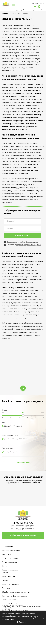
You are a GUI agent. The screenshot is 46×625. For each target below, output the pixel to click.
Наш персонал (7, 554)
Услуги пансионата (9, 562)
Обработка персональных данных (16, 592)
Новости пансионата (10, 570)
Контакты (5, 573)
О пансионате (7, 547)
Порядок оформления (11, 550)
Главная (5, 13)
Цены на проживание (10, 584)
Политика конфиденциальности (15, 596)
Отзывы (5, 580)
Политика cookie (8, 619)
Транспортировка (9, 600)
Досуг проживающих (10, 558)
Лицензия (6, 588)
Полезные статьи (8, 576)
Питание (5, 566)
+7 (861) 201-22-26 (36, 3)
